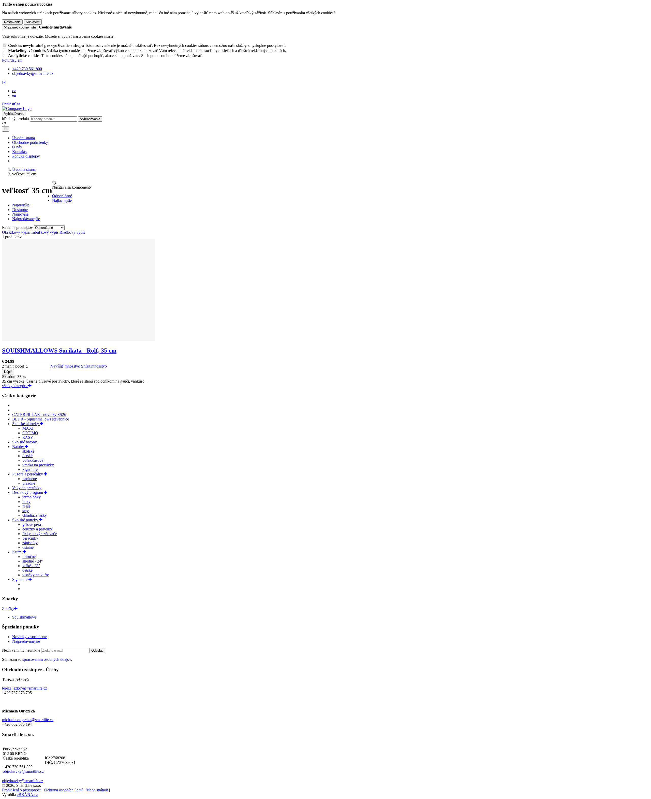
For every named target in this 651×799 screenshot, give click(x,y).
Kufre (17, 552)
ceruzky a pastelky (37, 529)
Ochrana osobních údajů (63, 790)
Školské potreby (25, 520)
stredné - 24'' (32, 561)
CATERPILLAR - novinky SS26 (39, 414)
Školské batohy (24, 442)
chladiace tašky (34, 515)
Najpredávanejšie (26, 641)
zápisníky (30, 543)
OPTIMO (30, 433)
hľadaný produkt (15, 119)
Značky (8, 608)
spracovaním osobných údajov (46, 659)
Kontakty (19, 151)
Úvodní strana (23, 138)
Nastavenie (12, 22)
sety (25, 511)
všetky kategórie (15, 386)
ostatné (28, 547)
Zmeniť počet (13, 366)
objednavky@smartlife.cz (23, 771)
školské (28, 451)
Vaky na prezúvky (26, 488)
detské (27, 456)
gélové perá (31, 524)
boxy (26, 501)
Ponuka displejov (26, 156)
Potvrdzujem (12, 60)
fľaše (26, 506)
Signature (30, 469)
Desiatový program (28, 492)
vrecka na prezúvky (38, 465)
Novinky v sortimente (29, 637)
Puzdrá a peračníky (28, 474)
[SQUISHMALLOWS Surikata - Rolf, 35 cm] (78, 340)
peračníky (30, 538)
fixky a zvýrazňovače (39, 533)
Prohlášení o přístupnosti (21, 790)
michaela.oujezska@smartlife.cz (27, 720)
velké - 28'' (31, 566)
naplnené (29, 478)
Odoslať (97, 650)
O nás (17, 147)
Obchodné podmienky (30, 142)
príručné (29, 556)
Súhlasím (33, 22)
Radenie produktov (18, 227)
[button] (4, 82)
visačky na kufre (35, 575)
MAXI (27, 428)
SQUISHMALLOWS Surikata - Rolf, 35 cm (59, 350)
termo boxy (31, 497)
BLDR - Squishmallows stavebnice (40, 419)
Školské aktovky (26, 424)
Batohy (18, 446)
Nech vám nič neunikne (21, 650)
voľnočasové (32, 460)
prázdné (28, 483)
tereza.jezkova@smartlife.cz (24, 688)
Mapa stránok (97, 790)
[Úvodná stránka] (17, 108)
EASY (27, 437)
